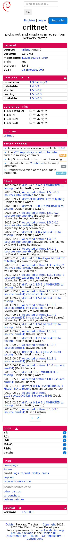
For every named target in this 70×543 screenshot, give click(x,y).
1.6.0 (61, 148)
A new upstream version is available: (36, 148)
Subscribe (58, 20)
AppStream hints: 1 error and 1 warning (36, 159)
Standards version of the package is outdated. (35, 171)
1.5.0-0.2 (36, 90)
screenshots (12, 495)
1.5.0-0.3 (36, 94)
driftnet (26, 49)
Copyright (49, 524)
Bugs (34, 535)
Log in (42, 20)
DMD (44, 58)
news (8, 181)
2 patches (36, 163)
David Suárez (31, 57)
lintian (8, 469)
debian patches (14, 499)
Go (28, 12)
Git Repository (51, 535)
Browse (32, 69)
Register (29, 20)
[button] (5, 148)
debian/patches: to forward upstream (35, 165)
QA (41, 69)
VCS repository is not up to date (35, 152)
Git (23, 69)
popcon (9, 477)
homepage (11, 465)
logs (16, 473)
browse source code (17, 481)
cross (45, 473)
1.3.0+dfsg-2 (38, 82)
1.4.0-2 (34, 86)
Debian (10, 524)
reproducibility (30, 473)
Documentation (16, 535)
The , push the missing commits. (35, 154)
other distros (12, 491)
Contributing (35, 538)
